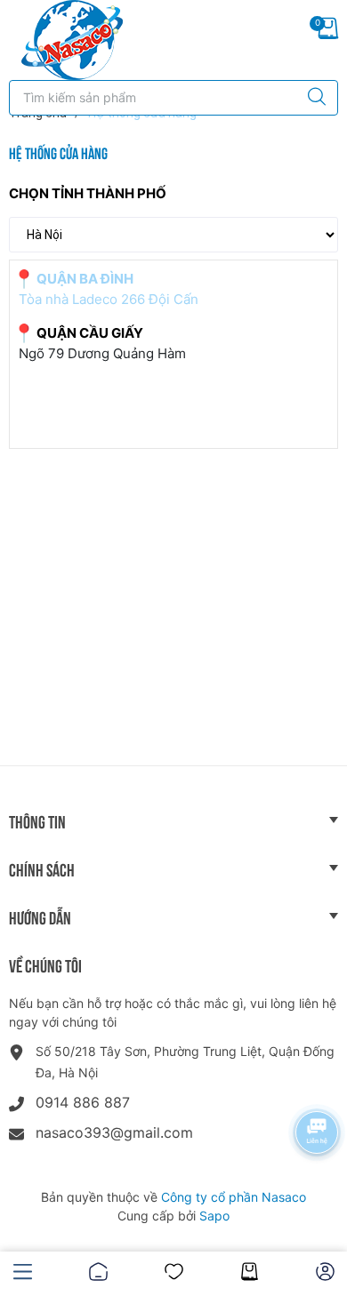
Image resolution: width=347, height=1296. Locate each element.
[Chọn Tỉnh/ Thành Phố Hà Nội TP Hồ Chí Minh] (173, 234)
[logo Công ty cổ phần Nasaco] (72, 40)
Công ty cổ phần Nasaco (233, 1196)
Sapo (214, 1215)
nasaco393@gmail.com (114, 1132)
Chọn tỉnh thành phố (87, 193)
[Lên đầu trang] (318, 1220)
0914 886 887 (83, 1102)
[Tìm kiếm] (312, 98)
